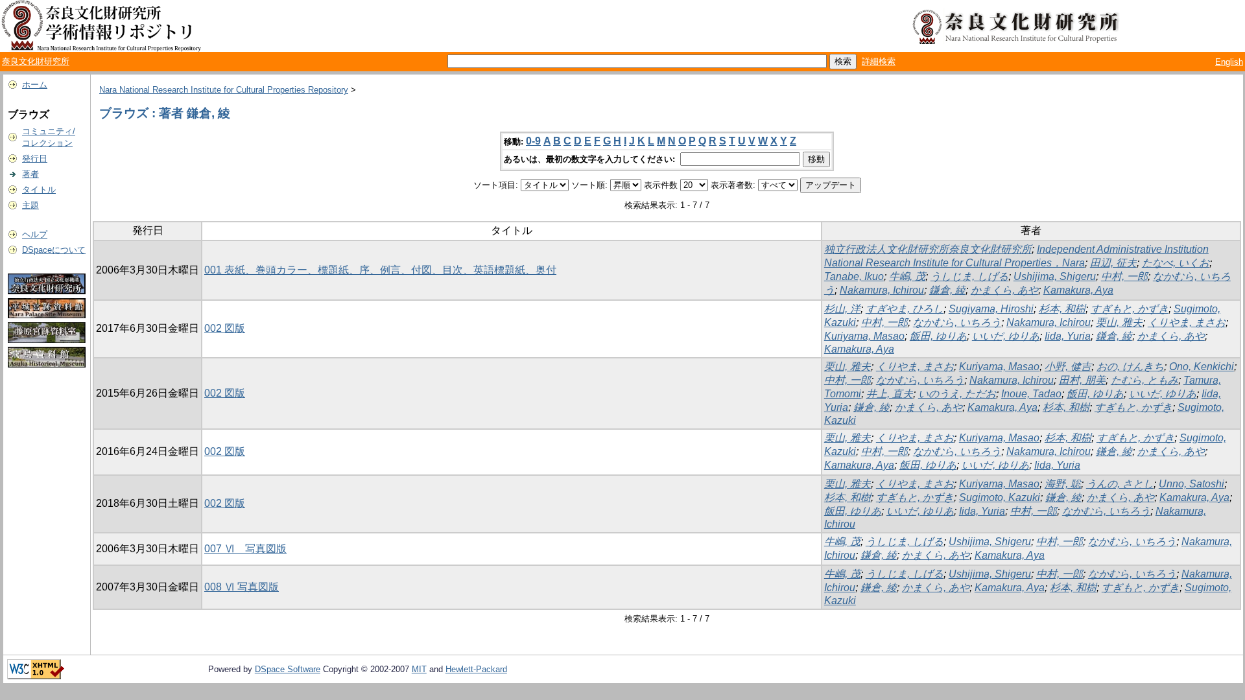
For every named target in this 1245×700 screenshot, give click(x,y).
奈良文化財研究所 (35, 61)
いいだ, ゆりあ (1005, 336)
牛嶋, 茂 (907, 276)
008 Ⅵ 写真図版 (241, 586)
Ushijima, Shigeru (1055, 276)
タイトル (39, 189)
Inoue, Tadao (1031, 393)
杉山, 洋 (842, 308)
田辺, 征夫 (1113, 262)
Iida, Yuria (1068, 336)
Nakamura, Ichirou (882, 290)
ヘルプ (34, 234)
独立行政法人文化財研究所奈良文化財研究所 (928, 249)
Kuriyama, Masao (864, 336)
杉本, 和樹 (1062, 308)
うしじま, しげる (969, 276)
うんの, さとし (1120, 483)
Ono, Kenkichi (1201, 366)
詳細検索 (878, 61)
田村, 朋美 (1082, 380)
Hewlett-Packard (476, 669)
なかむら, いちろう (957, 322)
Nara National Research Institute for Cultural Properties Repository (223, 90)
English (1229, 62)
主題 (30, 205)
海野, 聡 (1063, 483)
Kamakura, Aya (1078, 290)
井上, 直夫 (889, 393)
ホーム (34, 84)
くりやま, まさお (1187, 322)
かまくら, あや (1004, 290)
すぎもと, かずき (1129, 308)
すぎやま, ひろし (904, 308)
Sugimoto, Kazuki (999, 497)
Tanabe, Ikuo (854, 276)
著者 (30, 174)
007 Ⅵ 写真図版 (245, 548)
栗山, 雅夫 (1119, 322)
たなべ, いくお (1175, 262)
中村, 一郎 (1124, 276)
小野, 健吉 (1068, 366)
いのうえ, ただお (957, 393)
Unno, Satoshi (1191, 483)
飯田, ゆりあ (938, 336)
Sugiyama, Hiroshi (991, 308)
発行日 (34, 158)
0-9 (533, 140)
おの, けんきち (1130, 366)
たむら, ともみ (1144, 380)
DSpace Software (287, 669)
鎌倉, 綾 (947, 290)
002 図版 (224, 328)
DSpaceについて (54, 250)
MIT (419, 669)
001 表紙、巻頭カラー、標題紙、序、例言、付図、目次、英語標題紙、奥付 (380, 269)
